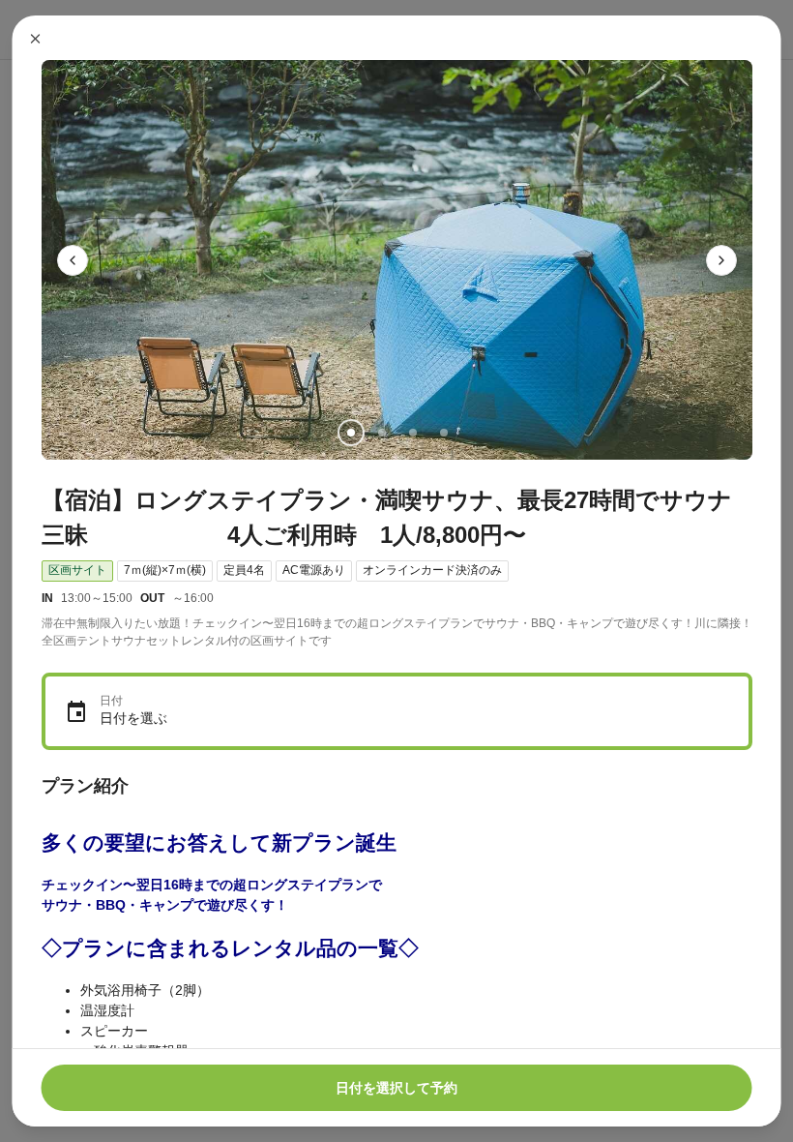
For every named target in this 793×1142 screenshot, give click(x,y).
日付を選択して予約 (396, 1088)
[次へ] (721, 260)
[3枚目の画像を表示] (412, 432)
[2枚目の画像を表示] (381, 432)
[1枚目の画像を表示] (350, 432)
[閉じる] (36, 38)
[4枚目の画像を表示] (443, 432)
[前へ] (72, 260)
